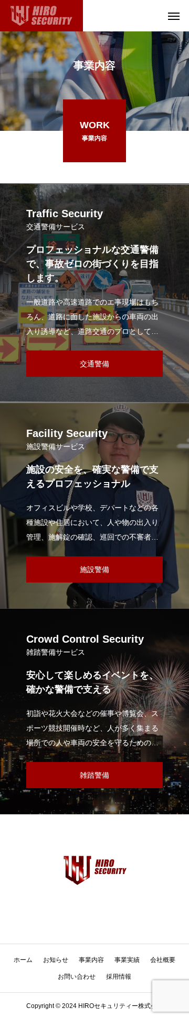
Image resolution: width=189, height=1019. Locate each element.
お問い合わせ (77, 976)
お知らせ (55, 960)
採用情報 (118, 976)
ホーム (23, 960)
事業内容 (91, 960)
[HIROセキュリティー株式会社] (41, 15)
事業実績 (127, 960)
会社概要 (162, 960)
